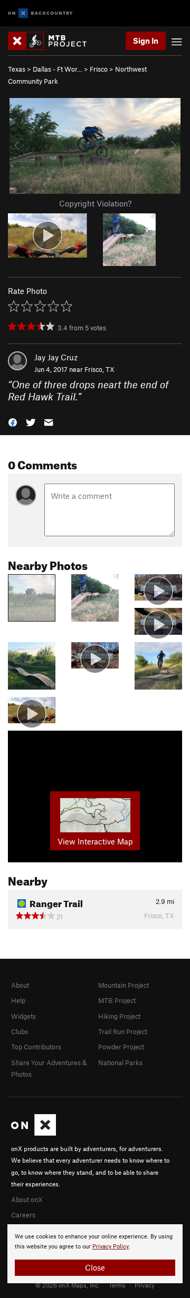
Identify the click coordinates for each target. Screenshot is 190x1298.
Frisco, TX (99, 369)
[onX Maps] (33, 1133)
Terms (117, 1285)
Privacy (145, 1285)
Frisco (99, 69)
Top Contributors (36, 1047)
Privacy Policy (110, 1246)
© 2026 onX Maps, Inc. (67, 1285)
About (20, 985)
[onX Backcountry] (40, 13)
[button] (12, 422)
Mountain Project (123, 985)
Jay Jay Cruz (56, 357)
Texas (16, 69)
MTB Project (117, 1000)
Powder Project (121, 1047)
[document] (95, 1254)
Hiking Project (119, 1016)
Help (18, 1000)
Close (95, 1267)
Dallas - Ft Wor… (57, 69)
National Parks (120, 1062)
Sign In (145, 40)
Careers (23, 1215)
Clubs (19, 1031)
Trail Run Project (122, 1031)
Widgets (23, 1016)
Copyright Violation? (95, 203)
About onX (27, 1199)
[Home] (52, 41)
